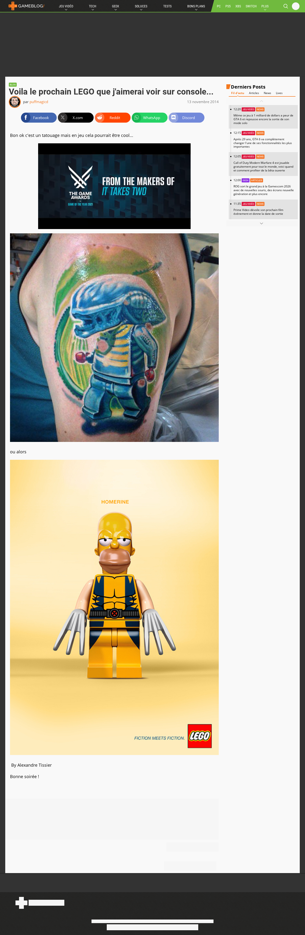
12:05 (263, 163)
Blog (13, 84)
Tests (167, 6)
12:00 (264, 187)
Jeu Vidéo (66, 6)
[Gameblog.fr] (25, 6)
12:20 (263, 116)
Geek (115, 6)
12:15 (263, 140)
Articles (254, 93)
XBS (238, 6)
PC (219, 6)
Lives (279, 93)
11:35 (258, 209)
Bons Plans (196, 6)
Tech (92, 6)
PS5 (228, 6)
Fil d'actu (237, 93)
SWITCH (251, 6)
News (267, 93)
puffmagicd (39, 101)
